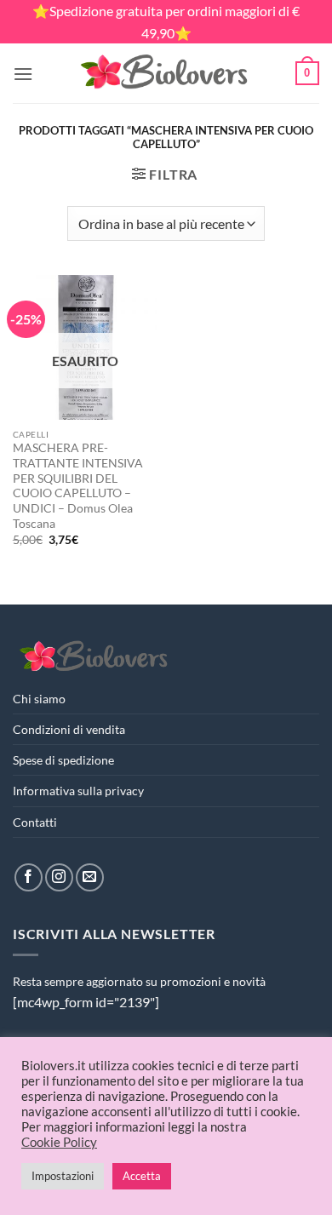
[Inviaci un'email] (90, 877)
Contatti (35, 822)
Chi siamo (39, 698)
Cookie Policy (59, 1142)
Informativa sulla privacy (78, 790)
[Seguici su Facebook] (28, 877)
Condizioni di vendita (69, 729)
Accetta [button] (142, 1176)
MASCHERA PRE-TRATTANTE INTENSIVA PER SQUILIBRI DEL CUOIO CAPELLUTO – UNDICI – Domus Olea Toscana (78, 485)
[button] (23, 74)
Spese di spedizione (63, 760)
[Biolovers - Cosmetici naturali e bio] (164, 73)
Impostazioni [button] (62, 1176)
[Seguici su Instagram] (59, 877)
